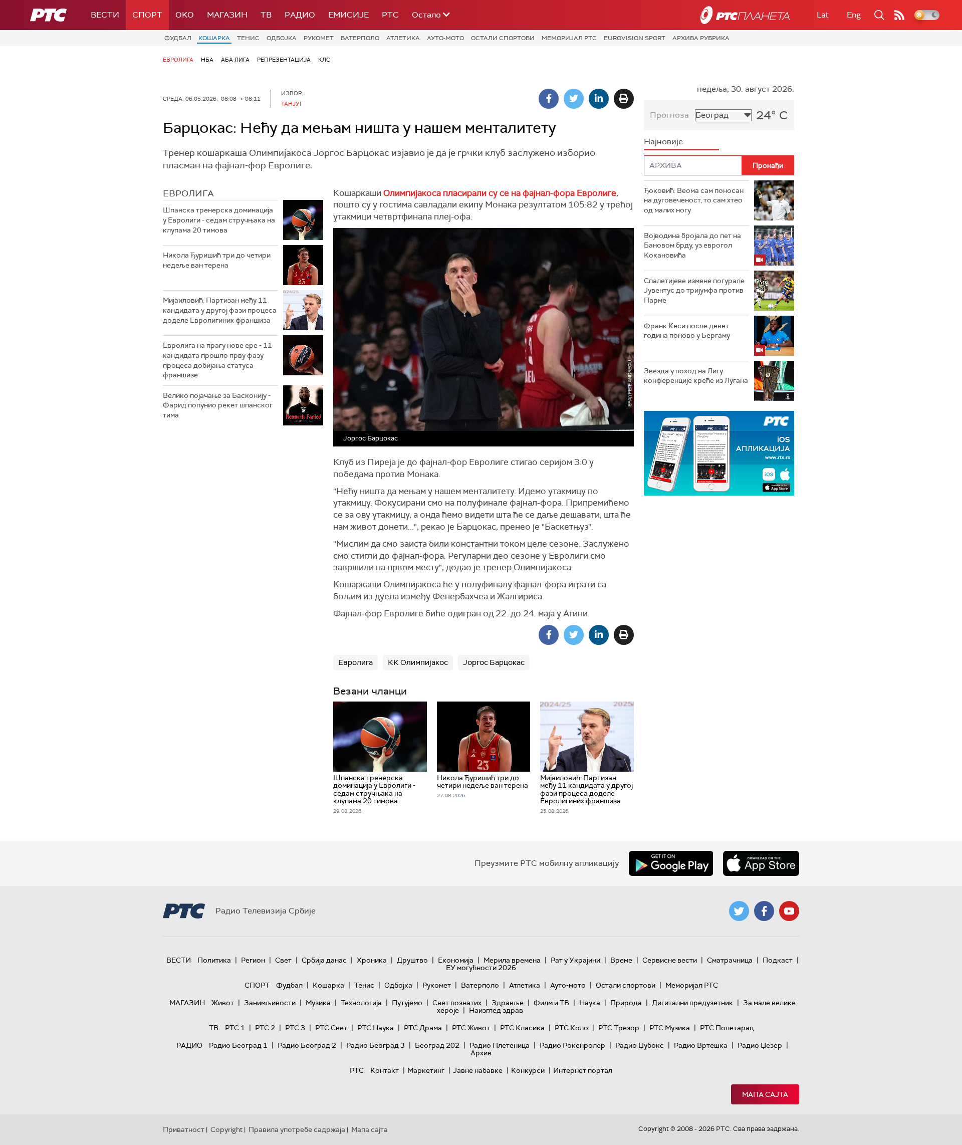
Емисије (348, 15)
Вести (105, 15)
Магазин (227, 15)
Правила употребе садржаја (297, 1129)
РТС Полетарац (727, 1027)
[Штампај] (624, 99)
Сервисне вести (669, 960)
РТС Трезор (618, 1027)
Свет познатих (457, 1002)
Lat (823, 15)
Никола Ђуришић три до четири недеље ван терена (217, 260)
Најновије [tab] (663, 141)
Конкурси (528, 1070)
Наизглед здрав (496, 1010)
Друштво (412, 960)
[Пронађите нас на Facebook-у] (764, 911)
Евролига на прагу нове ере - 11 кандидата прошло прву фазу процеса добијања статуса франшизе (217, 360)
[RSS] (899, 15)
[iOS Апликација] (719, 453)
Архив (481, 1052)
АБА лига (235, 59)
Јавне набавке (478, 1070)
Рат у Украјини (575, 960)
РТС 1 (235, 1027)
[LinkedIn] (599, 99)
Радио (300, 15)
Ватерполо (360, 38)
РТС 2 (265, 1027)
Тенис (248, 38)
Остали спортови (503, 38)
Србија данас (324, 960)
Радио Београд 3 (375, 1045)
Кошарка (214, 38)
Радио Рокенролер (572, 1045)
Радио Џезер (760, 1045)
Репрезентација (284, 59)
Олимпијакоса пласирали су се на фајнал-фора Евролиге (499, 192)
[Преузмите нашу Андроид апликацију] (671, 863)
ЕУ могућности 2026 (481, 967)
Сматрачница (730, 960)
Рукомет (319, 38)
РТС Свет (331, 1027)
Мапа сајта (765, 1094)
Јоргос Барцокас (494, 662)
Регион (253, 960)
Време (621, 960)
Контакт (384, 1070)
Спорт (147, 15)
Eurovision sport (634, 38)
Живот (222, 1002)
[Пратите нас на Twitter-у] (739, 911)
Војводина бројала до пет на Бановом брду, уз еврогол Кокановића (692, 245)
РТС (390, 15)
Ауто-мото (445, 38)
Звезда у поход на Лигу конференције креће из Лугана (696, 375)
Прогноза (669, 115)
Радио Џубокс (639, 1045)
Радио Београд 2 (307, 1045)
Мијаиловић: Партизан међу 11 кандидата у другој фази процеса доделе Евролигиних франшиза (220, 310)
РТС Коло (571, 1027)
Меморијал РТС (569, 38)
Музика (318, 1002)
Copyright (226, 1129)
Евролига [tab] (188, 193)
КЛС (324, 59)
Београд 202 (437, 1045)
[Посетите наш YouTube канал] (789, 911)
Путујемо (407, 1002)
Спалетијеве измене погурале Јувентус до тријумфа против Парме (694, 290)
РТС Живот (471, 1027)
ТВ (266, 15)
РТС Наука (375, 1027)
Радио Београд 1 (238, 1045)
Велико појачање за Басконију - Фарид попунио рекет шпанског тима (218, 405)
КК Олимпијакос (418, 662)
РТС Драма (423, 1027)
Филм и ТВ (551, 1002)
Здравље (508, 1002)
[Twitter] (574, 99)
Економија (455, 960)
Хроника (372, 960)
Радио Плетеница (499, 1045)
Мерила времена (512, 960)
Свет (283, 960)
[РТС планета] (745, 15)
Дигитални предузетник (692, 1002)
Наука (589, 1002)
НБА (207, 59)
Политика (214, 960)
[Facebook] (549, 99)
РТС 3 (295, 1027)
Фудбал (177, 38)
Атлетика (403, 38)
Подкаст (778, 960)
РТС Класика (522, 1027)
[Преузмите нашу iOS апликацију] (761, 863)
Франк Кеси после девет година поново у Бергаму (687, 330)
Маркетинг (425, 1070)
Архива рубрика (701, 38)
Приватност (183, 1129)
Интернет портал (582, 1070)
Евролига (178, 59)
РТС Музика (669, 1027)
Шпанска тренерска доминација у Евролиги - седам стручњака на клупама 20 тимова (219, 219)
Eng (854, 15)
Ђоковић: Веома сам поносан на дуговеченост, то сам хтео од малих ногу (694, 200)
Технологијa (361, 1002)
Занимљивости (270, 1002)
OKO (184, 15)
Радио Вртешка (701, 1045)
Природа (626, 1002)
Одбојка (282, 38)
